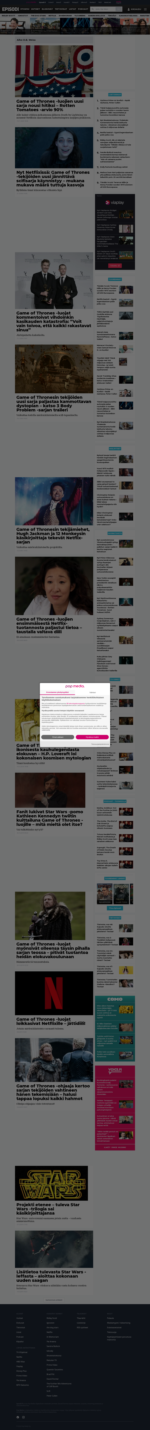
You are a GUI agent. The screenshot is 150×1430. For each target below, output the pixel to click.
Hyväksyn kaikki (92, 737)
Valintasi (92, 692)
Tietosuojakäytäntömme (100, 744)
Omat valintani (57, 737)
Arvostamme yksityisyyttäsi (57, 692)
